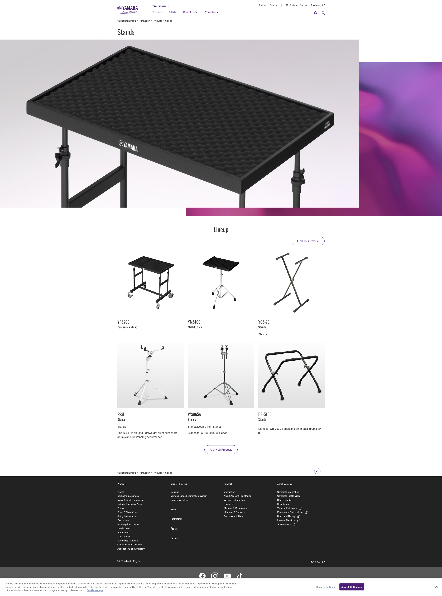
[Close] (436, 587)
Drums (120, 508)
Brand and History (286, 516)
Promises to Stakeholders (290, 512)
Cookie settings (95, 590)
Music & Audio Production (130, 500)
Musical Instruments (126, 20)
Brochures (229, 504)
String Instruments (126, 516)
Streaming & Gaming (127, 540)
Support (273, 4)
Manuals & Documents (235, 508)
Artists (172, 12)
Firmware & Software (234, 512)
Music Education (179, 484)
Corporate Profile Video (288, 495)
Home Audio (123, 536)
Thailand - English (298, 4)
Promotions (211, 12)
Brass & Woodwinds (127, 512)
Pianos (120, 491)
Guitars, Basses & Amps (129, 504)
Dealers (262, 4)
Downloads (190, 12)
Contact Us (229, 491)
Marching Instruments (128, 524)
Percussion (158, 6)
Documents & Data (233, 516)
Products (156, 12)
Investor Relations (286, 520)
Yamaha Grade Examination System (189, 495)
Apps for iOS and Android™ (131, 548)
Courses (175, 491)
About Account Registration (237, 495)
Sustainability (284, 524)
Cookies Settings (325, 587)
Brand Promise (284, 500)
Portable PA (123, 532)
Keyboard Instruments (128, 495)
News (173, 509)
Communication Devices (129, 544)
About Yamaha (284, 484)
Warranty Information (234, 500)
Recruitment (283, 504)
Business (315, 5)
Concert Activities (180, 500)
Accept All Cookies (351, 587)
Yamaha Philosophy (287, 508)
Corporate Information (288, 491)
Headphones (123, 528)
